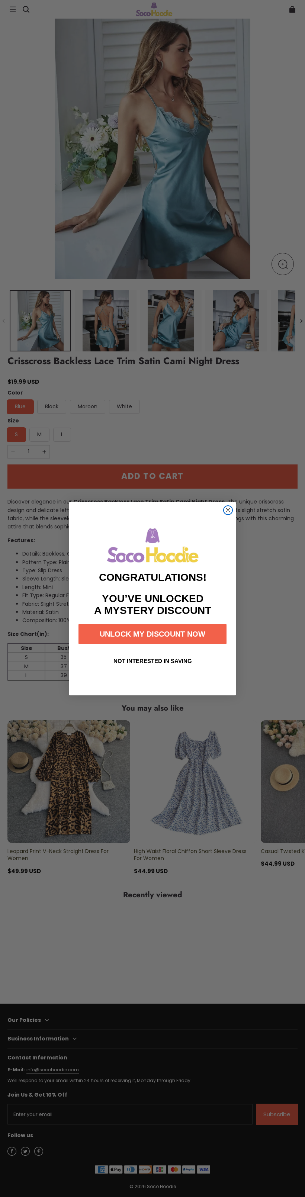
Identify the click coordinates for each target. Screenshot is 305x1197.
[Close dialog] (228, 510)
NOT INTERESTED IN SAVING (152, 661)
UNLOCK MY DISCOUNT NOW (152, 634)
